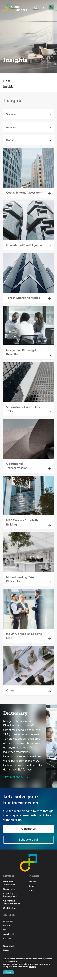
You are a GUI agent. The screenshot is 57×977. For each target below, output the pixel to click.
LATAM (7, 938)
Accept (8, 972)
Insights (8, 86)
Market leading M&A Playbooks (20, 579)
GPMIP (15, 7)
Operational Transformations (11, 902)
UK (4, 929)
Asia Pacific (9, 934)
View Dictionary (13, 777)
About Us (9, 915)
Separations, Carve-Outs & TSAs (24, 409)
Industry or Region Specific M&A (24, 636)
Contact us (28, 828)
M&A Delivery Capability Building (22, 522)
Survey (32, 885)
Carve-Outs (9, 888)
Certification (9, 908)
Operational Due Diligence (24, 245)
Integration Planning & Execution (21, 352)
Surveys (11, 114)
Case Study (9, 945)
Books (10, 140)
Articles (11, 127)
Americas (8, 920)
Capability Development (10, 895)
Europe (7, 925)
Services (8, 875)
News (6, 950)
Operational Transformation (16, 466)
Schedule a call (28, 839)
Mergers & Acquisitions (9, 883)
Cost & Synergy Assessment (24, 192)
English (51, 7)
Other (10, 690)
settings (32, 966)
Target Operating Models (23, 297)
